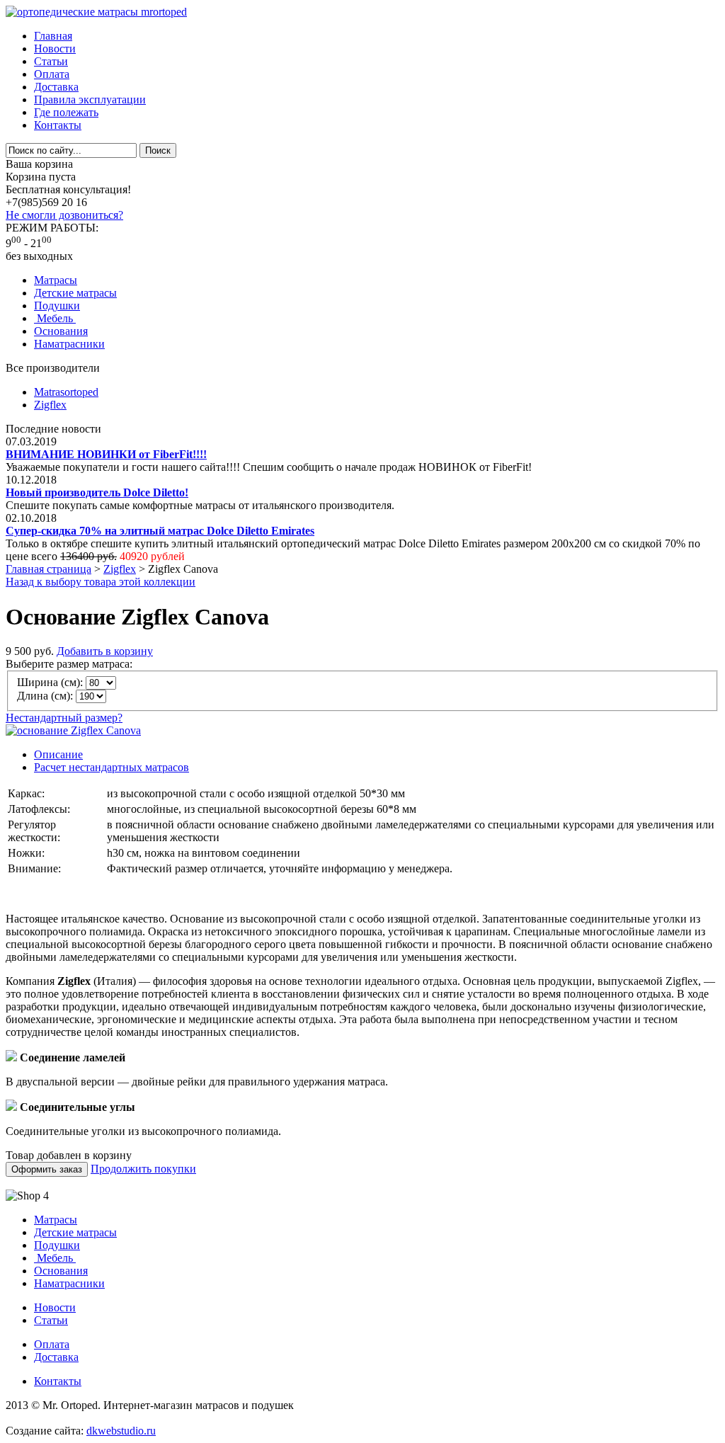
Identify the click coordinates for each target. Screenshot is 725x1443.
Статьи (51, 61)
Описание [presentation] (58, 754)
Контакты (57, 125)
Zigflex (50, 405)
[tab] (376, 754)
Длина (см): (45, 696)
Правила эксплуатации (90, 99)
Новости (55, 48)
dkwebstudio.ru (121, 1431)
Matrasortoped (66, 392)
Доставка (56, 87)
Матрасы (55, 280)
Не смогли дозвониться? (64, 215)
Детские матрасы (75, 293)
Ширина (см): (50, 682)
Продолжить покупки (143, 1169)
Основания (61, 331)
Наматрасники (69, 344)
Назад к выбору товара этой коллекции (100, 582)
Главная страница (48, 569)
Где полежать (66, 112)
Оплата (51, 74)
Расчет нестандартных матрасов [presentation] (111, 767)
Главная (53, 36)
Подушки (57, 306)
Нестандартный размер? (64, 718)
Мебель (55, 318)
